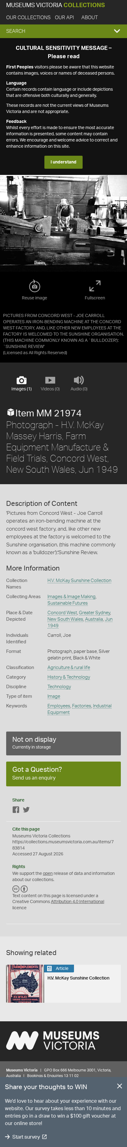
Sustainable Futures (67, 603)
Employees (58, 706)
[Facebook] (16, 811)
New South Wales (65, 619)
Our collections (28, 17)
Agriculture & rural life (68, 667)
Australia (94, 619)
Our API (64, 17)
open (48, 873)
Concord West (62, 612)
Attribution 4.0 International (77, 902)
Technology (59, 686)
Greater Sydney (94, 612)
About (89, 17)
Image (53, 696)
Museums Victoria (55, 5)
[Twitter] (26, 811)
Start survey (26, 1137)
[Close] (119, 1087)
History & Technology (68, 677)
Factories (81, 706)
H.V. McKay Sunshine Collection (79, 580)
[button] (63, 31)
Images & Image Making (71, 596)
